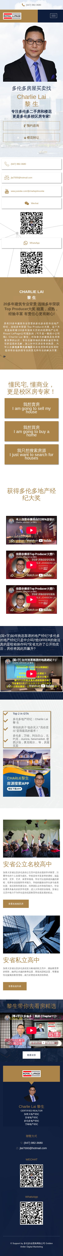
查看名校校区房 (15, 904)
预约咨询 (33, 125)
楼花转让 (33, 137)
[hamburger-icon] (53, 15)
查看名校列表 (14, 986)
